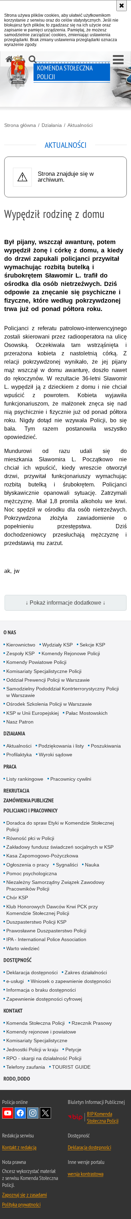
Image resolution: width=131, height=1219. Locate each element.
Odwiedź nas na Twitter (45, 1113)
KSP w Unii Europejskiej (32, 713)
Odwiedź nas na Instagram (32, 1113)
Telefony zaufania (25, 1067)
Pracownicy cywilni (70, 779)
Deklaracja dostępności (32, 972)
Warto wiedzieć (22, 948)
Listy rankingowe (24, 779)
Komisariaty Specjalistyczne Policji (43, 671)
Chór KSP (17, 897)
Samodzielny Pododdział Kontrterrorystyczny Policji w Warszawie (62, 692)
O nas (9, 632)
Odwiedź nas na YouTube (7, 1113)
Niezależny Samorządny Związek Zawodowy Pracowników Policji (55, 885)
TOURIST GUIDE (71, 1067)
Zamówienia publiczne (28, 800)
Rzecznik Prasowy (92, 1023)
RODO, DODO (16, 1078)
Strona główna (20, 125)
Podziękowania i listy (61, 746)
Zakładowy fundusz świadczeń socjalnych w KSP (60, 847)
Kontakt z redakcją (19, 1147)
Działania (52, 125)
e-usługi (15, 981)
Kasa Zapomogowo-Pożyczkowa (42, 855)
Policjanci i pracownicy (30, 810)
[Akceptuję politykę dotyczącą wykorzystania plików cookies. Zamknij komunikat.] (121, 5)
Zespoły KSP (20, 653)
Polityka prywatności (21, 1204)
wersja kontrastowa (85, 1173)
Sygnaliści (67, 865)
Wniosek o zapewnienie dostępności (71, 981)
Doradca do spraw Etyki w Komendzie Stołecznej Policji (60, 826)
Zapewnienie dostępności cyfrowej (44, 999)
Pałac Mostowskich (87, 713)
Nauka (92, 865)
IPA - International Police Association (46, 939)
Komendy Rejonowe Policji (71, 653)
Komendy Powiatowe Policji (36, 662)
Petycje (73, 1049)
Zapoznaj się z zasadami (24, 1194)
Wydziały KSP (57, 645)
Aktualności (80, 125)
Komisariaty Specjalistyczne (36, 1040)
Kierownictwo (20, 645)
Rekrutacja (16, 790)
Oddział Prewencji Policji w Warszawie (48, 680)
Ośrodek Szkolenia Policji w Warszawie (49, 704)
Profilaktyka (19, 754)
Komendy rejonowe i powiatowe (41, 1032)
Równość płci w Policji (30, 838)
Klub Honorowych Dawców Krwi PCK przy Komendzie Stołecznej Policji (52, 910)
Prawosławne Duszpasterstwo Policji (46, 930)
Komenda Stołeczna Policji (35, 1023)
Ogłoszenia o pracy (27, 865)
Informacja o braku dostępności (41, 990)
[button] (118, 60)
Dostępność (17, 960)
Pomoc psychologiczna (31, 873)
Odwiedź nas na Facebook (20, 1113)
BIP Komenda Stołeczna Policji (102, 1117)
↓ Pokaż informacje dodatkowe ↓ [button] (65, 603)
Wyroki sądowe (55, 754)
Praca (9, 766)
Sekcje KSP (92, 645)
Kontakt (13, 1010)
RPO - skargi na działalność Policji (43, 1058)
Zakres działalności (86, 972)
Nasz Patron (20, 722)
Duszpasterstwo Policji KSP (36, 922)
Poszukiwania (106, 746)
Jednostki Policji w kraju (32, 1049)
